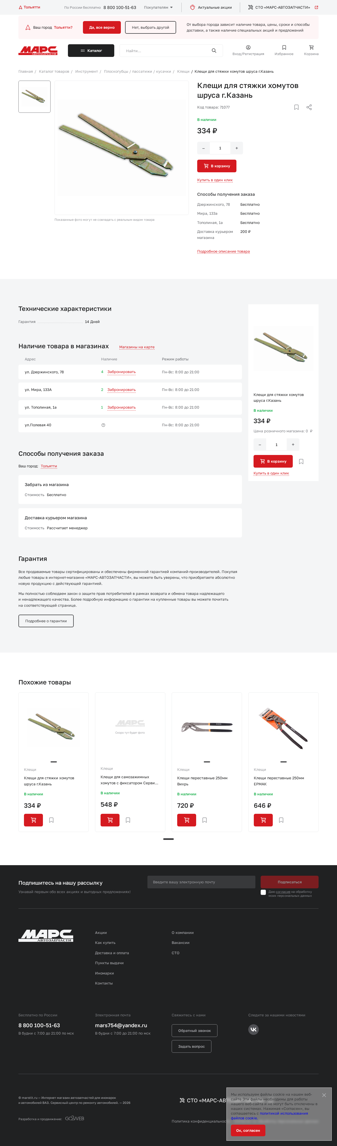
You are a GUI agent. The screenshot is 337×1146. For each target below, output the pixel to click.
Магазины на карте (137, 347)
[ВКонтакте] (290, 113)
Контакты (104, 983)
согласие (283, 892)
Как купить (105, 942)
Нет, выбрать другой (150, 27)
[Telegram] (282, 113)
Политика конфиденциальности (201, 1121)
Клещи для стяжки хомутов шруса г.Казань (49, 781)
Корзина (311, 54)
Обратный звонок (194, 1030)
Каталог (94, 50)
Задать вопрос (191, 1046)
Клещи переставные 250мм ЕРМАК (279, 781)
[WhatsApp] (307, 113)
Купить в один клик (215, 180)
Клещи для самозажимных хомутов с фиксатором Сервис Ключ (129, 780)
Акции (101, 932)
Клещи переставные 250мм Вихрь (202, 781)
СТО (176, 953)
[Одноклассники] (299, 113)
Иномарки (104, 973)
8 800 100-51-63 (119, 7)
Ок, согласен (248, 1130)
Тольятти (49, 466)
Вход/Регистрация (248, 54)
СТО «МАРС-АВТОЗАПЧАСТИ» (282, 7)
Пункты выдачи (109, 963)
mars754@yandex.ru (121, 1025)
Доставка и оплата (112, 953)
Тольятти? (63, 27)
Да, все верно (102, 27)
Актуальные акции (215, 7)
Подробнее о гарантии (46, 621)
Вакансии (181, 942)
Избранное (284, 54)
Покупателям (156, 7)
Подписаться (290, 882)
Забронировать (121, 371)
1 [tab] (168, 839)
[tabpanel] (53, 762)
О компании (183, 932)
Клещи (30, 769)
